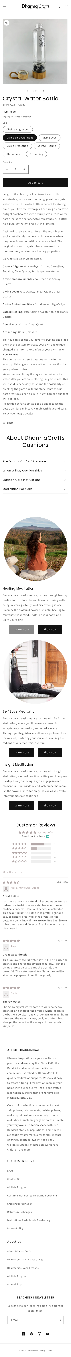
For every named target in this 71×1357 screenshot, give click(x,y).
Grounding (36, 154)
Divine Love (49, 137)
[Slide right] (44, 91)
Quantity (7, 162)
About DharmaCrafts (19, 1251)
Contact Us (13, 1179)
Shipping (6, 117)
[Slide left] (27, 91)
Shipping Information (20, 1203)
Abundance (14, 154)
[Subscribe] (60, 1320)
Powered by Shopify (44, 1351)
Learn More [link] (22, 629)
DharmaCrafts (30, 1351)
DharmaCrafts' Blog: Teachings (25, 1259)
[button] (5, 6)
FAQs (10, 1170)
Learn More (22, 752)
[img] (11, 882)
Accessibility (14, 1284)
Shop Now (50, 629)
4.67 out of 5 (45, 832)
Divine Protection (17, 145)
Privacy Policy (15, 1228)
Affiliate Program (17, 1187)
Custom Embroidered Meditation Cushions (32, 1195)
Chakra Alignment (18, 129)
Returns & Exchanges (19, 1212)
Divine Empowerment (20, 137)
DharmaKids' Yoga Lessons (23, 1268)
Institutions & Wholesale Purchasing (28, 1220)
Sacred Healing (47, 145)
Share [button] (10, 422)
